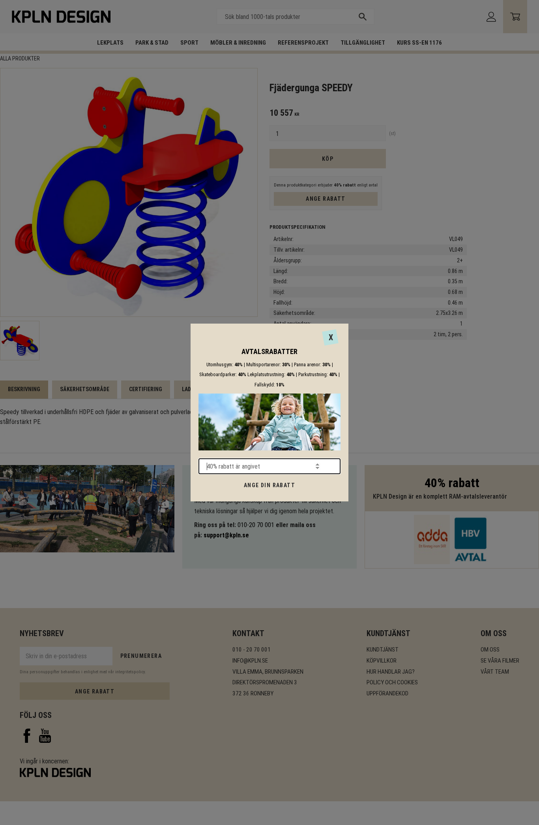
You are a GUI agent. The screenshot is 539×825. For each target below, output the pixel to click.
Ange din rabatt (269, 485)
